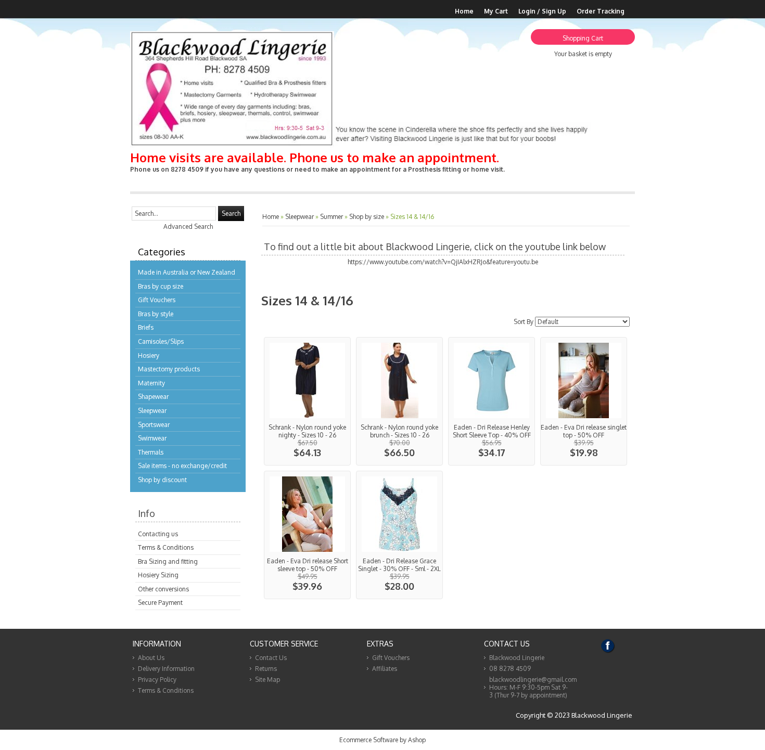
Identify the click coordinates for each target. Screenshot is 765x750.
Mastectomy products (169, 369)
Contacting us (158, 534)
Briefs (146, 327)
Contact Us (271, 658)
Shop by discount (162, 480)
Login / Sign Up (542, 11)
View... (307, 401)
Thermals (150, 452)
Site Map (267, 679)
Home (464, 11)
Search (231, 213)
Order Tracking (600, 11)
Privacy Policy (157, 679)
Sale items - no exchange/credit (182, 466)
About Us (151, 658)
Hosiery (148, 355)
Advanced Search (188, 226)
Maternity (151, 383)
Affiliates (384, 669)
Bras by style (155, 314)
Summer (331, 217)
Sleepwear (152, 411)
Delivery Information (166, 669)
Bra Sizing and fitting (168, 561)
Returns (266, 669)
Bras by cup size (160, 286)
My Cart (496, 11)
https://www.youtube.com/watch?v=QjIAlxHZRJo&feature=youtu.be (443, 262)
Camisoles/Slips (161, 341)
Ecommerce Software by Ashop (382, 740)
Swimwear (152, 438)
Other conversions (163, 589)
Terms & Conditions (166, 547)
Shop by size (366, 217)
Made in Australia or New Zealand (186, 272)
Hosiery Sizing (158, 575)
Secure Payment (160, 602)
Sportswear (154, 425)
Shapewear (153, 396)
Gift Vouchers (156, 300)
